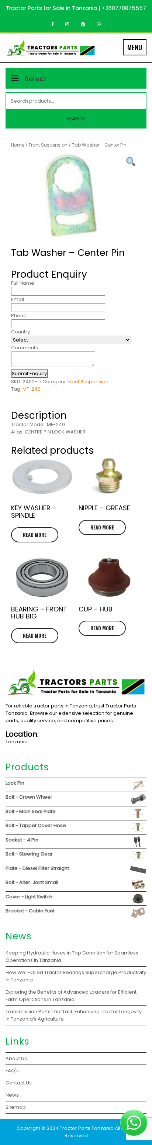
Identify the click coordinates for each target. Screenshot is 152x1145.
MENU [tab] (134, 47)
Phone (19, 315)
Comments (24, 347)
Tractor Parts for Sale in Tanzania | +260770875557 (76, 8)
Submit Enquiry (29, 373)
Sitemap (16, 1107)
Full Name (22, 283)
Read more (34, 534)
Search (76, 118)
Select (35, 78)
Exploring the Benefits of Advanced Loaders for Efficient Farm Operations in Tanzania (71, 995)
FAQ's (12, 1070)
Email (17, 299)
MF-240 (32, 388)
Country (20, 331)
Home (17, 145)
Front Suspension (48, 145)
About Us (16, 1058)
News (12, 1094)
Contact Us (19, 1082)
